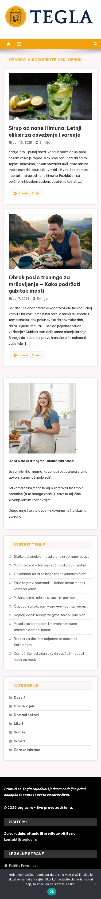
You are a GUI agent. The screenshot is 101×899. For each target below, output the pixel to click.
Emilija (44, 142)
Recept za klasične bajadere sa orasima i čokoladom (45, 642)
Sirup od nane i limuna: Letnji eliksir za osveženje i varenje (45, 131)
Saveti (19, 741)
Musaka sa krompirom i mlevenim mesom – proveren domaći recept (47, 627)
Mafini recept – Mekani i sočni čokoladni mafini (50, 565)
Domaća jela (24, 706)
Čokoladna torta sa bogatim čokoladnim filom (50, 574)
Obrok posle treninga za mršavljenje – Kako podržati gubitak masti (44, 284)
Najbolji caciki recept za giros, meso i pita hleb (49, 615)
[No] (95, 884)
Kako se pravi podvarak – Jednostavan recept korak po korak (49, 586)
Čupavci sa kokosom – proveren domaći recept (51, 606)
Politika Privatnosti (23, 866)
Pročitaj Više (29, 193)
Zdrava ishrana (27, 750)
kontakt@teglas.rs (20, 839)
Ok (52, 891)
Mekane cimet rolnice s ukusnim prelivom (45, 598)
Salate (19, 732)
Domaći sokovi (26, 715)
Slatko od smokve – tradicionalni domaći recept (51, 556)
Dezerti (20, 697)
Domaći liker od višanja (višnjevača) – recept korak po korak (49, 656)
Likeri (18, 723)
